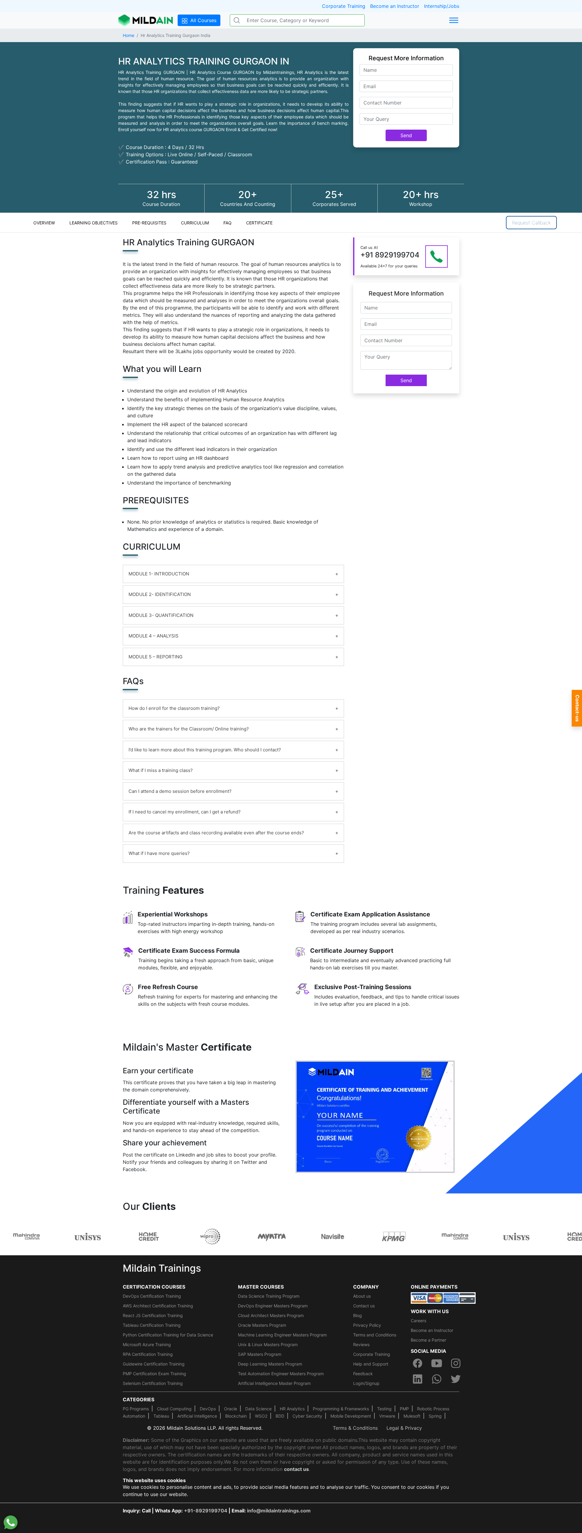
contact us (296, 1469)
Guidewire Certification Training (154, 1363)
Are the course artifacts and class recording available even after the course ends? (216, 833)
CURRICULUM (195, 222)
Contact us (364, 1305)
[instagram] (456, 1363)
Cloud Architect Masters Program (271, 1315)
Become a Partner (428, 1340)
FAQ (227, 222)
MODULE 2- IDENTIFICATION (160, 594)
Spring (435, 1416)
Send (406, 135)
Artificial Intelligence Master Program (274, 1383)
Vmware (387, 1416)
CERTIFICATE (259, 222)
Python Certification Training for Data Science (168, 1334)
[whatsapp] (436, 1379)
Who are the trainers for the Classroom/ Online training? (189, 729)
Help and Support (370, 1363)
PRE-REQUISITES (149, 222)
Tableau (161, 1416)
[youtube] (436, 1363)
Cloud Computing (174, 1408)
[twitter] (456, 1379)
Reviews (361, 1344)
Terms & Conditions (355, 1428)
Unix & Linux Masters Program (268, 1344)
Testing (384, 1408)
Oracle (230, 1408)
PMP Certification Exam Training (154, 1373)
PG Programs (136, 1408)
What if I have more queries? (159, 853)
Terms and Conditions (374, 1334)
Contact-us (577, 708)
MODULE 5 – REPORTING (155, 657)
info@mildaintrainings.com (279, 1511)
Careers (418, 1320)
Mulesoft (411, 1416)
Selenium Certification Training (153, 1383)
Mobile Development (350, 1416)
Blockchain (236, 1416)
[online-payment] (443, 1297)
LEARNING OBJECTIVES (93, 222)
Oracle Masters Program (262, 1325)
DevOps (208, 1408)
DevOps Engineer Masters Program (273, 1305)
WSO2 (261, 1416)
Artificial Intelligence (197, 1416)
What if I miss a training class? (161, 770)
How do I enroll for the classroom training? (174, 708)
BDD (280, 1416)
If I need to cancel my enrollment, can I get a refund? (185, 812)
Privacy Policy (367, 1325)
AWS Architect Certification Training (158, 1305)
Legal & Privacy (404, 1428)
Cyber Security (307, 1416)
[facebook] (417, 1363)
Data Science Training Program (268, 1296)
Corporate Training (343, 6)
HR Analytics (292, 1408)
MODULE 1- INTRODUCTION (159, 574)
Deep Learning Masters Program (270, 1363)
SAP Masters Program (259, 1354)
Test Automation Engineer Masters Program (281, 1373)
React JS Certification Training (153, 1315)
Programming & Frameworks (341, 1408)
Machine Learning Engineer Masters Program (282, 1334)
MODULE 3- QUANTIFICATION (161, 615)
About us (362, 1296)
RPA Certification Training (148, 1354)
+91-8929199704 (205, 1511)
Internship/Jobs (441, 6)
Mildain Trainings (162, 1268)
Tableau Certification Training (152, 1325)
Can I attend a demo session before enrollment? (180, 791)
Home (128, 35)
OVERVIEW (44, 222)
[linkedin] (417, 1379)
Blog (357, 1315)
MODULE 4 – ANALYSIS (154, 636)
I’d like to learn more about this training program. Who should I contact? (205, 750)
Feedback (363, 1373)
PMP (404, 1408)
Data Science (258, 1408)
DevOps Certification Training (152, 1296)
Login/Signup (366, 1383)
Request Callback (531, 223)
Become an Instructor (394, 6)
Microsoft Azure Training (147, 1344)
